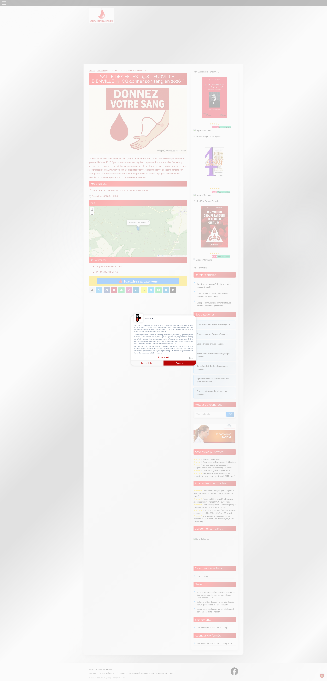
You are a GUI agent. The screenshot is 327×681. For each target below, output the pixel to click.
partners (147, 325)
